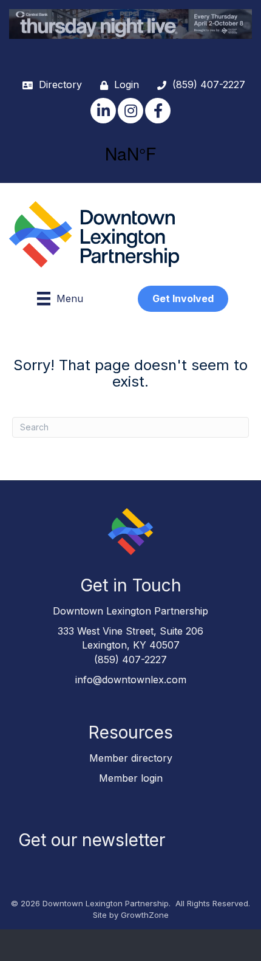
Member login (131, 778)
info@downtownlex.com (130, 679)
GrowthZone (145, 915)
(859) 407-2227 (130, 659)
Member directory (130, 758)
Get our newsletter (91, 840)
